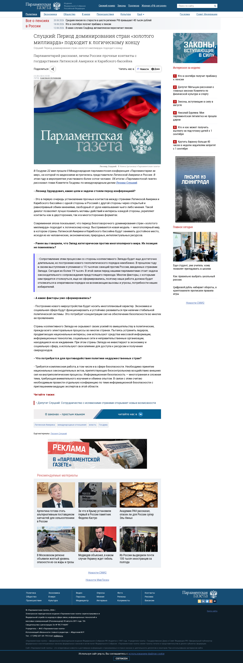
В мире (86, 14)
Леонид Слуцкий (59, 433)
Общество (69, 14)
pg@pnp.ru (58, 636)
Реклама (149, 596)
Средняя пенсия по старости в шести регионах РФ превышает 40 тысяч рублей (102, 20)
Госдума (185, 14)
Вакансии (149, 600)
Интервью (102, 600)
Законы (122, 5)
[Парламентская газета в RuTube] (214, 601)
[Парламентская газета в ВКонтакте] (203, 601)
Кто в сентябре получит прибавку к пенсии (82, 24)
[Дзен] (155, 69)
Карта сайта (212, 611)
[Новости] (143, 69)
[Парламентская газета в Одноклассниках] (211, 601)
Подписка (133, 5)
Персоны (80, 596)
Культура (126, 14)
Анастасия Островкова (50, 78)
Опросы (101, 593)
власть (92, 425)
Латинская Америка (45, 425)
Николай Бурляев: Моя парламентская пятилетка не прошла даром (195, 116)
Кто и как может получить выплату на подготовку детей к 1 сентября (192, 131)
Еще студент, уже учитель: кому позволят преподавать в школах (192, 267)
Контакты (150, 593)
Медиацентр (82, 600)
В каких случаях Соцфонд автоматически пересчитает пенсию (93, 27)
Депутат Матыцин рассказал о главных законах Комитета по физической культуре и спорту (193, 90)
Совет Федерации (206, 14)
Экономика (50, 14)
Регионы (121, 596)
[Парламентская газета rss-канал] (199, 601)
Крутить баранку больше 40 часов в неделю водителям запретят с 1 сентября (194, 145)
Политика (31, 14)
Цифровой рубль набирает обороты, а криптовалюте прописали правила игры (195, 290)
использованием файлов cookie (146, 653)
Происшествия (105, 14)
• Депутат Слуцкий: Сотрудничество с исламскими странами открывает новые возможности (96, 402)
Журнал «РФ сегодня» (154, 5)
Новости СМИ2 (97, 572)
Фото (120, 593)
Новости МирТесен (97, 580)
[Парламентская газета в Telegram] (207, 601)
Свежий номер (107, 5)
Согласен (121, 658)
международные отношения (72, 425)
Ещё (139, 14)
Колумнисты (123, 600)
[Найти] (215, 6)
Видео (79, 593)
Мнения (100, 596)
